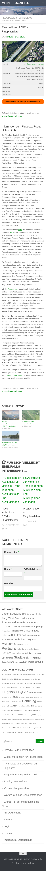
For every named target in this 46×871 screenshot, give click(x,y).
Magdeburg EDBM (28, 719)
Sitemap (8, 819)
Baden (5, 613)
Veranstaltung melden (16, 788)
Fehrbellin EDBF (35, 688)
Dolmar (31, 683)
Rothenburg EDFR (33, 728)
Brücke (38, 614)
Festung (16, 627)
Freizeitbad (6, 631)
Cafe (11, 618)
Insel (4, 639)
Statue (4, 662)
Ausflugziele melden (15, 781)
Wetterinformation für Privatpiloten (23, 756)
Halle (8, 635)
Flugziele (22, 692)
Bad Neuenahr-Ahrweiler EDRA (12, 675)
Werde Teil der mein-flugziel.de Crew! (20, 804)
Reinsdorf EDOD (21, 728)
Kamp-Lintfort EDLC (19, 710)
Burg (4, 618)
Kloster (10, 639)
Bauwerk (15, 613)
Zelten (23, 661)
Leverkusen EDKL (17, 719)
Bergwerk (31, 614)
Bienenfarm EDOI (12, 679)
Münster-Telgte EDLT (21, 723)
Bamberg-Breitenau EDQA (31, 674)
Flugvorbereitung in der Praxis (21, 774)
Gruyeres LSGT (38, 697)
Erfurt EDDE (26, 688)
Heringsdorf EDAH (12, 706)
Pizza (25, 644)
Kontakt (8, 833)
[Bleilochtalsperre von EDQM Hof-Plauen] (10, 436)
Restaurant (10, 648)
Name (8, 569)
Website (8, 583)
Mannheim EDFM (39, 719)
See (13, 653)
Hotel (14, 635)
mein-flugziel (16, 37)
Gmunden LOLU (6, 697)
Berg (23, 614)
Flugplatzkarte (13, 289)
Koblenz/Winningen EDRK (14, 715)
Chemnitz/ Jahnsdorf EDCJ (26, 679)
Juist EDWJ (38, 706)
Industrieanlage (32, 635)
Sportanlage (7, 658)
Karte (20, 230)
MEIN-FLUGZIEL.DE (17, 3)
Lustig (28, 639)
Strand (10, 661)
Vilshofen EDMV (22, 732)
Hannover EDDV (16, 701)
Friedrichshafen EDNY (36, 692)
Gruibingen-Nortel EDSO (26, 697)
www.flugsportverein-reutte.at (34, 64)
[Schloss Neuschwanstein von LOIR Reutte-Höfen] (10, 415)
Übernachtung (35, 661)
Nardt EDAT (32, 723)
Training (17, 662)
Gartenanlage (31, 630)
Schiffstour (35, 649)
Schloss (6, 653)
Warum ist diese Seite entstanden (23, 794)
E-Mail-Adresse (32, 571)
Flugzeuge (37, 626)
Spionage (37, 653)
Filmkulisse (26, 627)
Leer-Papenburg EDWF (29, 715)
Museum (7, 643)
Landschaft (19, 639)
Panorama (18, 644)
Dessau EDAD (24, 683)
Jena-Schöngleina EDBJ (26, 706)
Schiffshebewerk (25, 649)
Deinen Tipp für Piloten (14, 375)
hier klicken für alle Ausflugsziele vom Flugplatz (23, 102)
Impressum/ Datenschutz (18, 839)
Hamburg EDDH (6, 701)
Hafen (4, 635)
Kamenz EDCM (7, 710)
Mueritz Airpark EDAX (8, 723)
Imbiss (21, 635)
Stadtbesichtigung (27, 657)
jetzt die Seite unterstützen (19, 750)
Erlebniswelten (11, 622)
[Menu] (43, 3)
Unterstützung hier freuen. (12, 116)
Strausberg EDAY (12, 732)
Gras (15, 696)
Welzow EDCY (34, 732)
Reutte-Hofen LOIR (14, 20)
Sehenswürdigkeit (24, 653)
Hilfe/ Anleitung (12, 812)
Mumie (34, 639)
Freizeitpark (17, 631)
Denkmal (20, 618)
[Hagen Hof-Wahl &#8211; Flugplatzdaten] (31, 415)
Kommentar (11, 552)
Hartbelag (25, 18)
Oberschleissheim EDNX (9, 728)
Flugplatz (8, 18)
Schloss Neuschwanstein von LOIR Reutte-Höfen (9, 424)
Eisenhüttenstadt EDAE (14, 688)
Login (7, 826)
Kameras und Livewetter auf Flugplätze (21, 765)
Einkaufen (30, 618)
